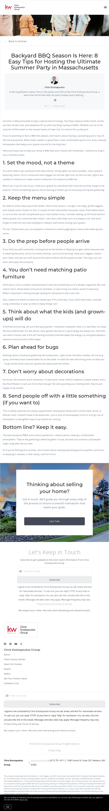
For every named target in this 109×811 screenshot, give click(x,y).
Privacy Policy (54, 750)
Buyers (7, 668)
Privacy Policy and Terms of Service (54, 603)
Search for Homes (13, 664)
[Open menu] (105, 7)
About (7, 654)
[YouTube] (15, 644)
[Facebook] (5, 644)
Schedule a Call (11, 683)
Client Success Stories (14, 659)
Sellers (7, 673)
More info (24, 799)
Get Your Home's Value (15, 678)
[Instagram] (21, 644)
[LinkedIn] (10, 644)
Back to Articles (18, 41)
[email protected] (39, 760)
